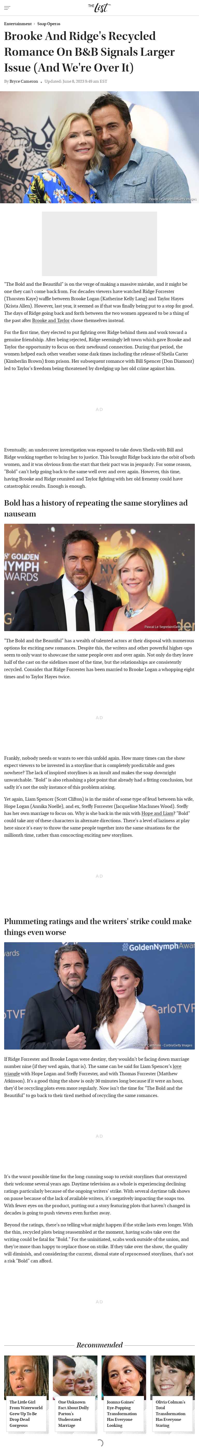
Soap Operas (48, 24)
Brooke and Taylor (51, 320)
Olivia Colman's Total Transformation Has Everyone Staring (171, 1414)
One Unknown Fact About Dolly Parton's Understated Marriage (73, 1414)
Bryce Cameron (24, 81)
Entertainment (18, 24)
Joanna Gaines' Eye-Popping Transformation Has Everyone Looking (122, 1414)
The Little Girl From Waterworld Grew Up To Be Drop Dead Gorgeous (26, 1414)
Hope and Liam (157, 813)
